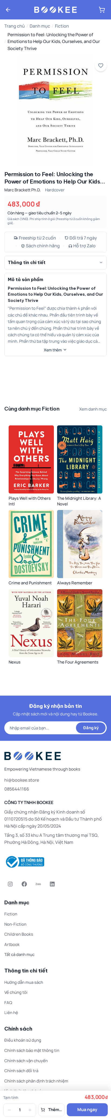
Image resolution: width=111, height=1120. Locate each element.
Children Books (18, 934)
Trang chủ (14, 26)
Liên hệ (11, 1012)
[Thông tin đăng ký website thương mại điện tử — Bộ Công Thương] (55, 861)
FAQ (8, 1002)
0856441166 (16, 789)
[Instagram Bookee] (10, 884)
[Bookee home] (55, 9)
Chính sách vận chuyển (26, 1061)
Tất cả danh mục (19, 954)
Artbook (12, 944)
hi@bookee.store (21, 780)
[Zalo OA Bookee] (38, 884)
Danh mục (40, 26)
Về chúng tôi (15, 992)
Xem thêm (53, 349)
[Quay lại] (8, 10)
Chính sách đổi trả (21, 1071)
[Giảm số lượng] (9, 1110)
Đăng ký (91, 728)
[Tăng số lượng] (30, 1110)
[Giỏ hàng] (102, 10)
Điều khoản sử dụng (22, 1040)
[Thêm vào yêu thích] (101, 65)
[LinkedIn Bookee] (52, 884)
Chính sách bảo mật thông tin (31, 1050)
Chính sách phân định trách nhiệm (36, 1081)
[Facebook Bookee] (24, 884)
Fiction (62, 26)
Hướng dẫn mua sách (23, 982)
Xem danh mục (93, 409)
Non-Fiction (15, 924)
